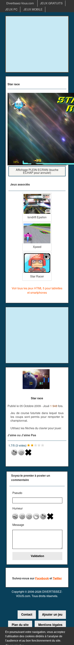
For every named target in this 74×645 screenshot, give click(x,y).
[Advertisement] (37, 44)
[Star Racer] (37, 253)
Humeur (17, 508)
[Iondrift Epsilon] (37, 194)
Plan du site (20, 624)
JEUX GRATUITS (51, 3)
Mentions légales (50, 624)
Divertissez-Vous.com (20, 3)
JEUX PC (11, 9)
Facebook (42, 578)
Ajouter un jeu (52, 614)
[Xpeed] (37, 224)
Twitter (57, 578)
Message (18, 525)
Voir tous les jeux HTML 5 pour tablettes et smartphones (37, 290)
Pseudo (17, 493)
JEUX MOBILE (33, 9)
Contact (26, 614)
